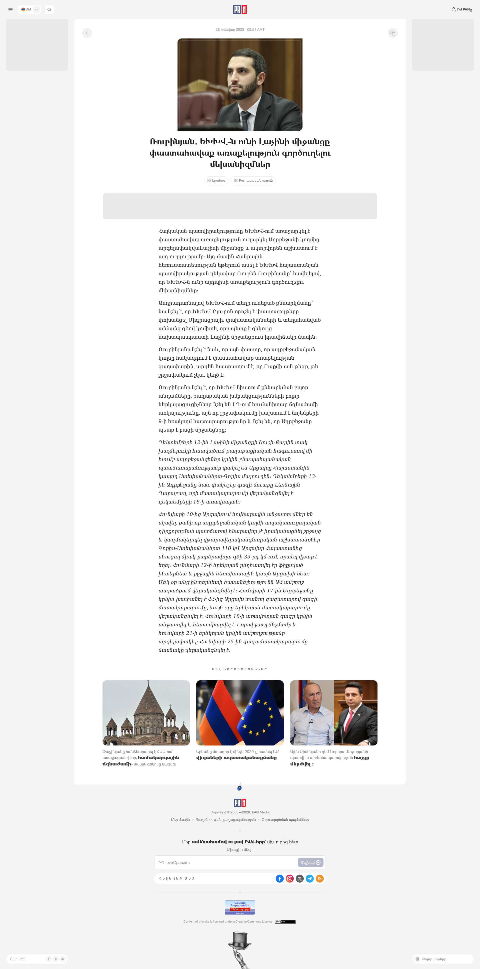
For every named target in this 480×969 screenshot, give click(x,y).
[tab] (301, 163)
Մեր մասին (180, 819)
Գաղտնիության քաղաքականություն (226, 819)
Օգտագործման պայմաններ (285, 819)
